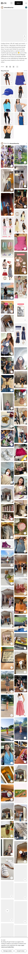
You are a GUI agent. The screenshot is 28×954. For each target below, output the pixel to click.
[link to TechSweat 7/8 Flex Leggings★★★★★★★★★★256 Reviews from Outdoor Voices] (20, 92)
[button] (26, 3)
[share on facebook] (6, 66)
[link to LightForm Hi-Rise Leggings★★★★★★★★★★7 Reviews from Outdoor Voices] (7, 118)
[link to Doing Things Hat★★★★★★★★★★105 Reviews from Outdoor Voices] (7, 92)
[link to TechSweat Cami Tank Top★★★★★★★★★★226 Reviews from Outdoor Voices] (7, 132)
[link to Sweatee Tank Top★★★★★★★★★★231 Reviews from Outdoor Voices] (20, 105)
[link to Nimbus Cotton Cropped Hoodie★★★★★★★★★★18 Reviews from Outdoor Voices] (7, 105)
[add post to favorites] (24, 39)
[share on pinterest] (10, 66)
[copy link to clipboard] (17, 66)
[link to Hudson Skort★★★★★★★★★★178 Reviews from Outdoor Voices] (20, 78)
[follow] (26, 7)
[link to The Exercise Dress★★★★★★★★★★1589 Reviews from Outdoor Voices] (7, 78)
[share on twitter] (13, 66)
